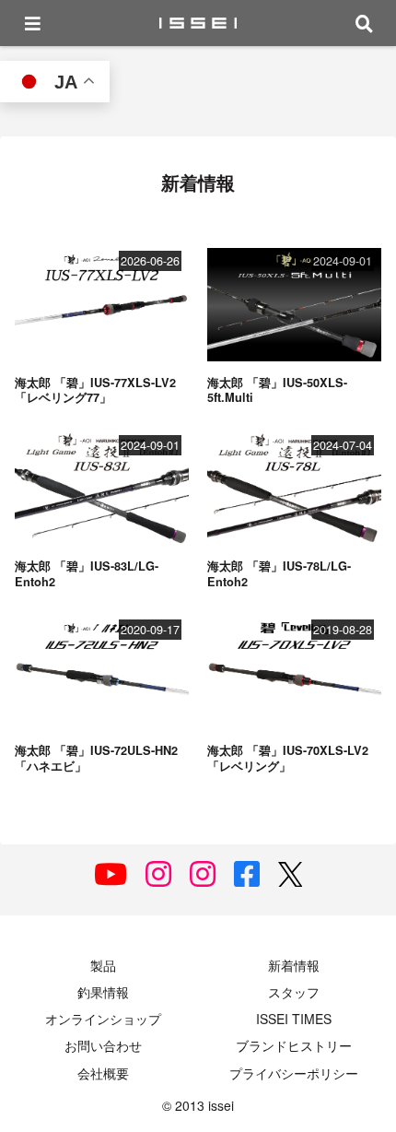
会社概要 (103, 1073)
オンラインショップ (103, 1018)
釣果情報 (103, 992)
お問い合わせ (103, 1045)
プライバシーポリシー (293, 1073)
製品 (103, 965)
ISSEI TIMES (294, 1018)
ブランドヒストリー (294, 1045)
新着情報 (294, 965)
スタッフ (294, 992)
